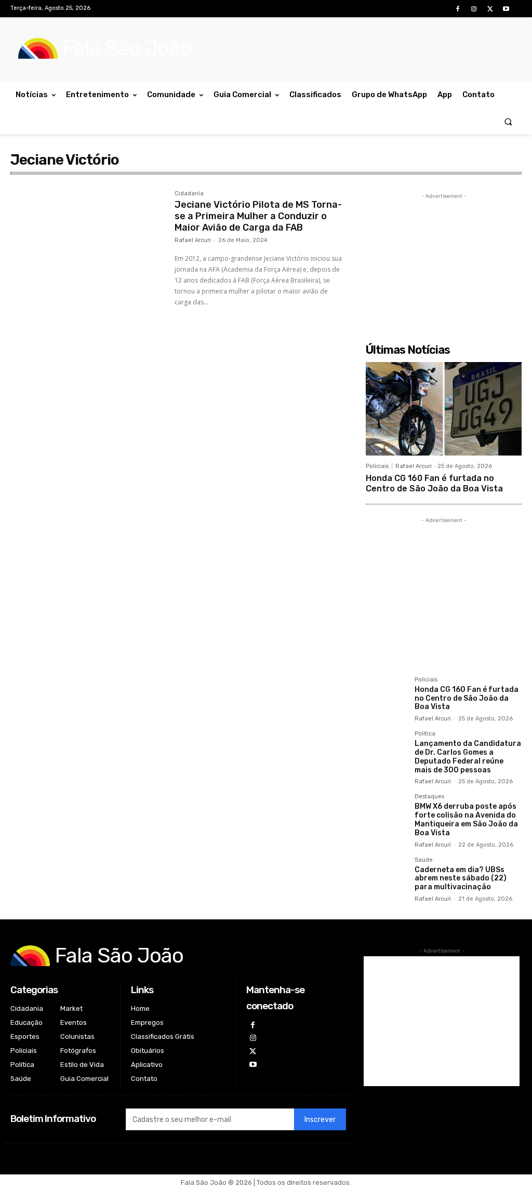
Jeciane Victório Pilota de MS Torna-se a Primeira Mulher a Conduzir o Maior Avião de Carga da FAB (258, 216)
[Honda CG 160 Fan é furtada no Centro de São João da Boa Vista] (444, 409)
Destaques (429, 797)
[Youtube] (506, 9)
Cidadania (189, 194)
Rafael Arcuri (193, 240)
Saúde (424, 860)
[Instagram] (474, 9)
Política (425, 734)
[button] (508, 121)
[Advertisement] (444, 266)
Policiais (377, 466)
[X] (490, 9)
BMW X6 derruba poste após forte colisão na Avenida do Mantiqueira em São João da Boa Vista (466, 819)
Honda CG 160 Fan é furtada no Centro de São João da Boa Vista (434, 483)
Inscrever (320, 1119)
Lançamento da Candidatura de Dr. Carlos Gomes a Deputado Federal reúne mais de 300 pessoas (468, 756)
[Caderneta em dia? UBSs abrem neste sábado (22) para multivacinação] (386, 877)
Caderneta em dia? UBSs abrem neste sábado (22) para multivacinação (461, 878)
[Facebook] (457, 9)
